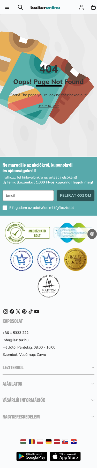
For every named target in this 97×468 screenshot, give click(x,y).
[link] (48, 106)
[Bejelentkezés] (81, 7)
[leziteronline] (45, 7)
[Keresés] (20, 7)
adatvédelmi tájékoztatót (53, 207)
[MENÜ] (7, 7)
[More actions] (92, 234)
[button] (92, 242)
